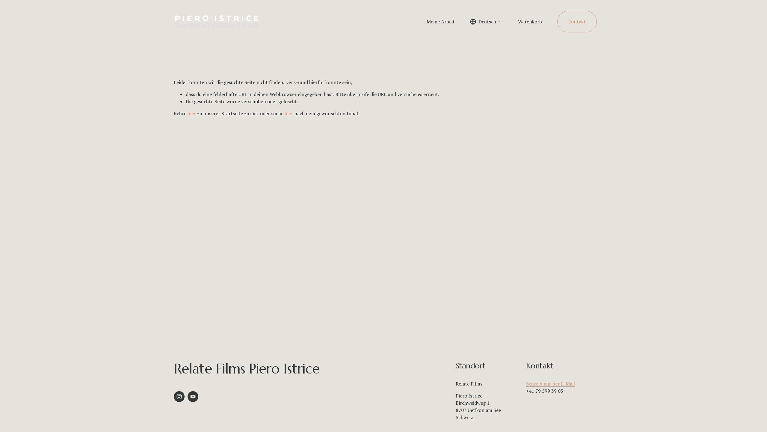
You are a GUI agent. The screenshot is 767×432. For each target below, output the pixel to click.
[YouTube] (193, 396)
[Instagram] (179, 396)
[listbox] (486, 21)
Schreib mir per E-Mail (550, 383)
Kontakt (577, 21)
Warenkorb (530, 21)
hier (192, 113)
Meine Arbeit (441, 21)
